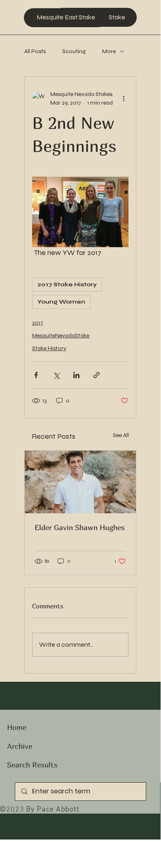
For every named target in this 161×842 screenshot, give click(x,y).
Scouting (74, 51)
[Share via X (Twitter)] (56, 375)
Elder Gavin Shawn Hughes (80, 527)
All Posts (35, 51)
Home (16, 727)
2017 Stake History (67, 284)
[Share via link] (96, 375)
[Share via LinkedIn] (76, 375)
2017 (37, 322)
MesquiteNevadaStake (60, 335)
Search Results (32, 764)
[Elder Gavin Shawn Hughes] (80, 482)
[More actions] (123, 98)
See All (121, 435)
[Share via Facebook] (36, 375)
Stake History (49, 348)
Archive (19, 746)
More (109, 51)
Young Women (61, 301)
